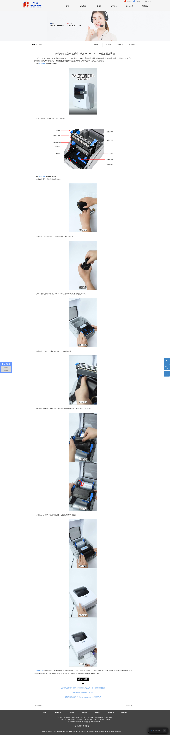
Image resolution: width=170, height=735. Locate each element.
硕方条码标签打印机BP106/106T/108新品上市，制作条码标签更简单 (83, 688)
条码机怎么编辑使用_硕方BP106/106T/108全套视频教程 (83, 697)
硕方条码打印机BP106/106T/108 (83, 692)
